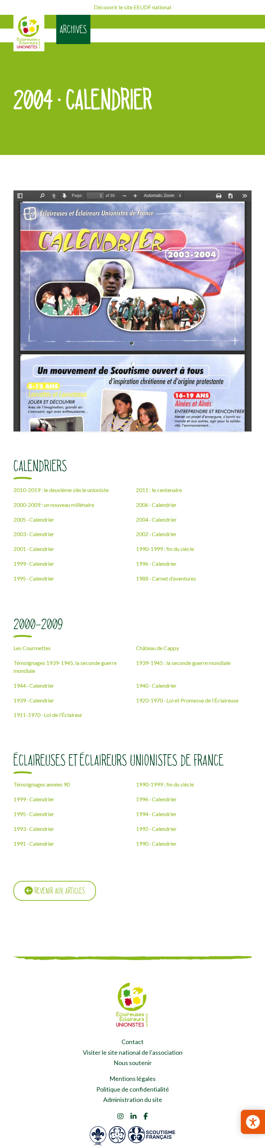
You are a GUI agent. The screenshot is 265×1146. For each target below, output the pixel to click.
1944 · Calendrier (33, 685)
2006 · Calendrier (156, 504)
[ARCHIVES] (29, 33)
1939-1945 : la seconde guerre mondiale (183, 662)
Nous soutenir (133, 1062)
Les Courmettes (32, 648)
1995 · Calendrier (33, 578)
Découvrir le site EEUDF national (132, 7)
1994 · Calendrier (156, 814)
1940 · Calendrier (156, 685)
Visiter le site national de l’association (133, 1052)
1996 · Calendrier (156, 563)
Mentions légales (132, 1078)
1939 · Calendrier (33, 700)
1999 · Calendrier (33, 563)
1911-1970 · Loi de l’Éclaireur (47, 714)
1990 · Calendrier (156, 843)
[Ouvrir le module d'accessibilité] (253, 1122)
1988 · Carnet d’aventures (166, 578)
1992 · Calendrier (156, 828)
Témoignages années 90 (41, 784)
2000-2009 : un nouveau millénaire (53, 504)
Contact (132, 1041)
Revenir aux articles (59, 891)
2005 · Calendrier (33, 519)
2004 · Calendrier (156, 519)
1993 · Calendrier (33, 828)
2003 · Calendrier (33, 534)
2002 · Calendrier (156, 534)
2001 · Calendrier (33, 548)
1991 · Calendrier (33, 843)
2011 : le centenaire (159, 490)
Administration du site (132, 1099)
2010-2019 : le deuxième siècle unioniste (61, 490)
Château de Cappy (157, 648)
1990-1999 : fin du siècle (165, 548)
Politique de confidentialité (132, 1089)
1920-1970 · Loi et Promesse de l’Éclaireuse (187, 700)
